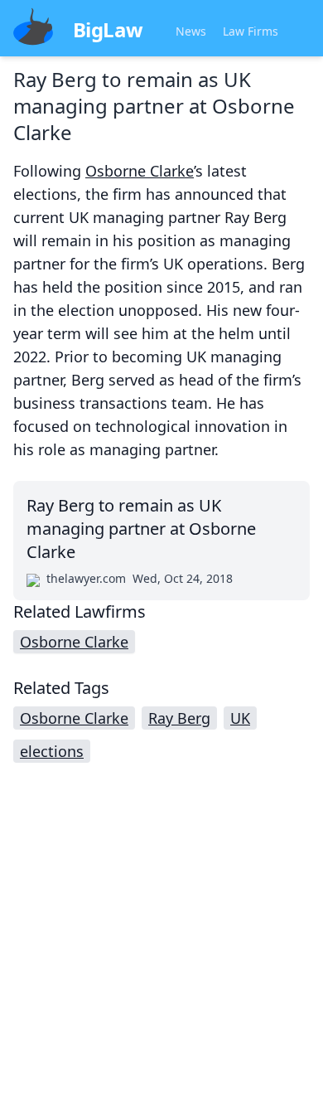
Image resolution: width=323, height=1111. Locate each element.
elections (52, 751)
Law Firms (250, 31)
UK (240, 718)
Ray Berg (179, 718)
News (191, 31)
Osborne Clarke (139, 171)
